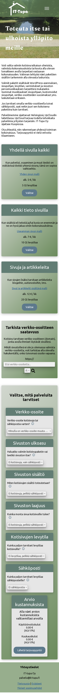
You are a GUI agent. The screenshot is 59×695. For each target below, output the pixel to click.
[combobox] (27, 370)
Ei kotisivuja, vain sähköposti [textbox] (24, 462)
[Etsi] (33, 371)
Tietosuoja (23, 683)
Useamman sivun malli (29, 231)
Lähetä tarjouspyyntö (29, 650)
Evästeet (37, 683)
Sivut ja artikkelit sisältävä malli (29, 288)
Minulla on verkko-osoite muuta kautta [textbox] (30, 431)
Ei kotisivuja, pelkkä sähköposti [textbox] (25, 493)
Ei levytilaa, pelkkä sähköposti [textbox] (25, 556)
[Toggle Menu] (47, 8)
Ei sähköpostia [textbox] (16, 587)
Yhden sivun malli (29, 174)
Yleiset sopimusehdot (29, 688)
